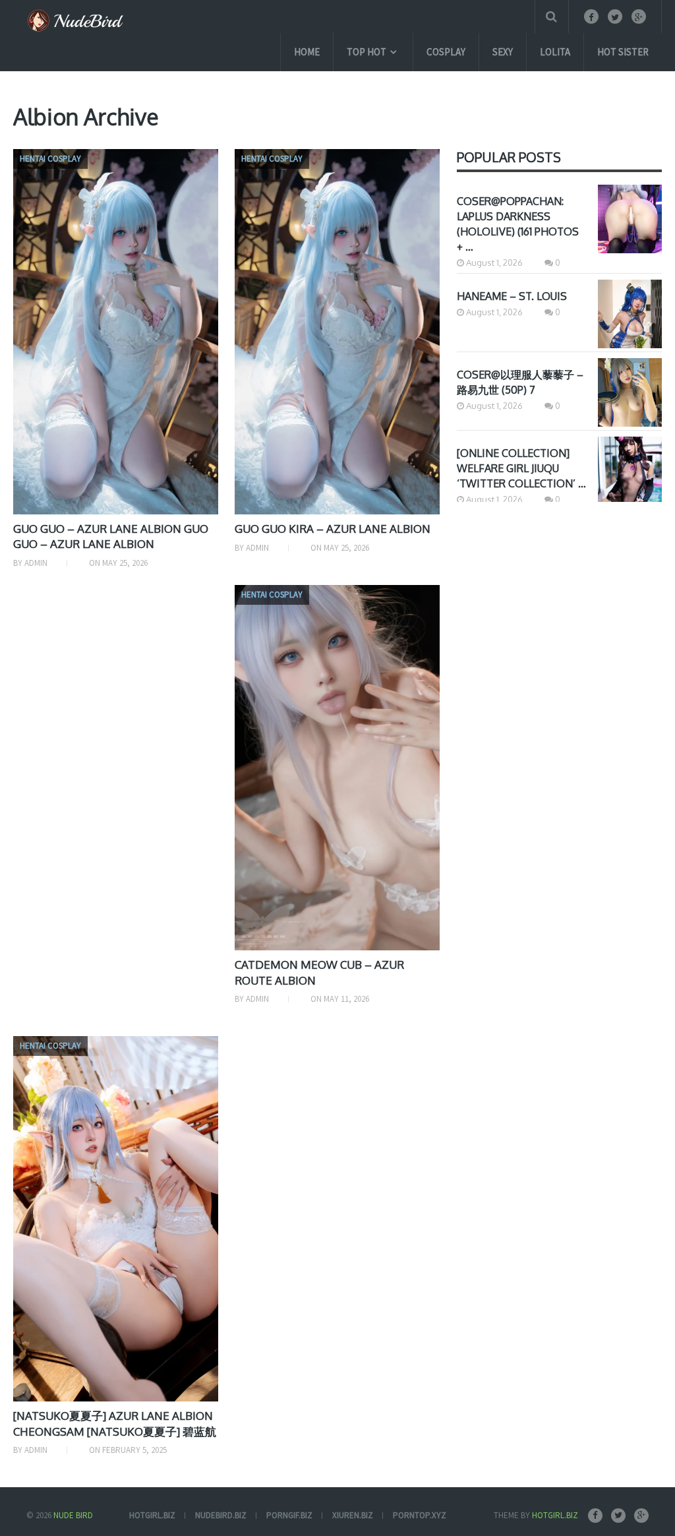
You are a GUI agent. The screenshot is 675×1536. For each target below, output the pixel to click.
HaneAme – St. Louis (512, 296)
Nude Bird (73, 1515)
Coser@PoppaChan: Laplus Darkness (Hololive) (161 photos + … (518, 224)
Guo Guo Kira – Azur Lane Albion (332, 529)
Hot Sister (623, 52)
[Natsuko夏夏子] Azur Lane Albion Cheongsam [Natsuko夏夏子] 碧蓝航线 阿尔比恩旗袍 (114, 1431)
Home (307, 52)
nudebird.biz (221, 1515)
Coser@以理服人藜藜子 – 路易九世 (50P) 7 (520, 382)
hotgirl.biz (152, 1515)
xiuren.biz (352, 1515)
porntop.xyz (419, 1515)
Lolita (555, 52)
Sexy (502, 52)
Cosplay (445, 52)
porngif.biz (289, 1515)
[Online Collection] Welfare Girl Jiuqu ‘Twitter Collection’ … (521, 468)
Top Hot (366, 52)
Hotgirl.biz (555, 1515)
